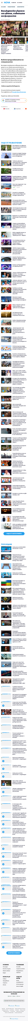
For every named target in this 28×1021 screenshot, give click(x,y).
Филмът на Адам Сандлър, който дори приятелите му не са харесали (19, 155)
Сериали (5, 982)
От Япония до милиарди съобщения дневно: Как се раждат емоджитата (19, 348)
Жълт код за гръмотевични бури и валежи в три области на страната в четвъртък (19, 823)
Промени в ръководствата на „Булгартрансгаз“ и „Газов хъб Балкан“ (19, 904)
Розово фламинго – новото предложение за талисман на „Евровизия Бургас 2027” (19, 178)
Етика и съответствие (9, 1012)
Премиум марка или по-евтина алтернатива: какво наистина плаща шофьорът (18, 839)
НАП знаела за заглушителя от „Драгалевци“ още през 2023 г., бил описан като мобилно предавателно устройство (18, 624)
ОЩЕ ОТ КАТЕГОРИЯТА (14, 533)
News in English (19, 986)
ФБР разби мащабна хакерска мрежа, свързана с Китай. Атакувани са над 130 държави (19, 673)
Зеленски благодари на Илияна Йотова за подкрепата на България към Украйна (19, 583)
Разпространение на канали (20, 1008)
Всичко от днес (7, 968)
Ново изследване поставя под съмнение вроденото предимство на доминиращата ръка (19, 526)
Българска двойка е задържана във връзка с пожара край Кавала (18, 727)
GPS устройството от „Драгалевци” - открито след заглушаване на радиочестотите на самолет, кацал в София (18, 591)
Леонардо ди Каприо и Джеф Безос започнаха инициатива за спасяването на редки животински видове (18, 364)
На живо (19, 2)
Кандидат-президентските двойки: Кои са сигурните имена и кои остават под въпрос (19, 633)
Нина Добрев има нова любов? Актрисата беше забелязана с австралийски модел (19, 518)
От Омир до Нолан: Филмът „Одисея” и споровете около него (18, 314)
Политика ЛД (12, 1011)
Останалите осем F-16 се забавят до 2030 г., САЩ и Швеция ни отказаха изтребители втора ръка (19, 743)
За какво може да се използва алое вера (17, 169)
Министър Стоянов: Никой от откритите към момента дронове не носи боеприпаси (19, 855)
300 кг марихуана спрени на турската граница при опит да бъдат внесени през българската (19, 879)
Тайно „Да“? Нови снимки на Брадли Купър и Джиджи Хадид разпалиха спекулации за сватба (19, 373)
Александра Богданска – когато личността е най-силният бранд (19, 487)
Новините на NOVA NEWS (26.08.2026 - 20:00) (18, 547)
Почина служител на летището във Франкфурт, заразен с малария (18, 735)
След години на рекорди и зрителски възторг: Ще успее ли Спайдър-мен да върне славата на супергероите (19, 422)
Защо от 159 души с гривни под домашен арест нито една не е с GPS (19, 640)
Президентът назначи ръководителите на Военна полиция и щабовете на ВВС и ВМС (18, 681)
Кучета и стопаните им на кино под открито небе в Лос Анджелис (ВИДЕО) (19, 355)
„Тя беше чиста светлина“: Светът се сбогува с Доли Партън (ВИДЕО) (19, 607)
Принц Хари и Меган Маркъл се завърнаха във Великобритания (19, 782)
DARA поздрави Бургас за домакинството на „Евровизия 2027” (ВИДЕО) (19, 234)
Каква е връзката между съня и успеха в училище (19, 321)
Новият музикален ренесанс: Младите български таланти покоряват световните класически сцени (18, 463)
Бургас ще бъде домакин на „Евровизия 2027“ (19, 265)
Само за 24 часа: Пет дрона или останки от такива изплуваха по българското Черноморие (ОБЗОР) (19, 665)
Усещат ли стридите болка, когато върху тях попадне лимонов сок (18, 194)
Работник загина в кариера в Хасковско (18, 598)
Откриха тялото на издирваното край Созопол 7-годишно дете (19, 862)
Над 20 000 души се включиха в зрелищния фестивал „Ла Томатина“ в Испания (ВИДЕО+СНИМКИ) (19, 712)
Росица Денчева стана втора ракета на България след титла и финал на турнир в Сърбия (19, 202)
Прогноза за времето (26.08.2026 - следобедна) (19, 758)
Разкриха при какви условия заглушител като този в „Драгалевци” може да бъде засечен (19, 719)
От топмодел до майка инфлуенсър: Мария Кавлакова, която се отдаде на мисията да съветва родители (18, 390)
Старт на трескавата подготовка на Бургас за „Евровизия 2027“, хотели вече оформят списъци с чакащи (19, 226)
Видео (4, 972)
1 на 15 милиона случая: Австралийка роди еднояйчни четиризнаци (18, 479)
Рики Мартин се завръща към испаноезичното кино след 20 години (19, 147)
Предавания (6, 980)
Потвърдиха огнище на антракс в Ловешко (18, 846)
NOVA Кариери (20, 984)
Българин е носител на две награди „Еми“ (19, 494)
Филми (4, 984)
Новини (13, 2)
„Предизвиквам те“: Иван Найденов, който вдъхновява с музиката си (19, 472)
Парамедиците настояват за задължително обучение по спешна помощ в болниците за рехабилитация (19, 913)
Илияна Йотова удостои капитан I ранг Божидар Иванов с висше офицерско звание (19, 896)
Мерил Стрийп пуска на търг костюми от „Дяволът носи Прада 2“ (18, 306)
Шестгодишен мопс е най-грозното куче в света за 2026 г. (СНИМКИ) (19, 209)
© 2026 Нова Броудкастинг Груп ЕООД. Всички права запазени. (14, 1016)
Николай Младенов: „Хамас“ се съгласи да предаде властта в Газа (19, 614)
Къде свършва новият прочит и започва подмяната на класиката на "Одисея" (19, 503)
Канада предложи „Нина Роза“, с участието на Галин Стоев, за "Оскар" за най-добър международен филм (19, 831)
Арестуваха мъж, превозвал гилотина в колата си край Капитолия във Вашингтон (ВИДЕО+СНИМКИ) (19, 566)
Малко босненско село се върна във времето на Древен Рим (19, 398)
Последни (5, 966)
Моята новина (6, 970)
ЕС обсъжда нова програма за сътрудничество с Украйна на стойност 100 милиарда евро (19, 806)
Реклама (3, 1008)
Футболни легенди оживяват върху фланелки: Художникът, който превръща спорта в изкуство (19, 290)
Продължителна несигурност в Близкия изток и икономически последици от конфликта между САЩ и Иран (19, 557)
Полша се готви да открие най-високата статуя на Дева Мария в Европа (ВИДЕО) (19, 440)
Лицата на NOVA (20, 968)
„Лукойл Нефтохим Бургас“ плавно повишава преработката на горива (19, 798)
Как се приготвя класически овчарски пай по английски (19, 406)
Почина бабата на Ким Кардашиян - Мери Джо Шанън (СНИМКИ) (18, 510)
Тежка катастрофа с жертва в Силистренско (19, 655)
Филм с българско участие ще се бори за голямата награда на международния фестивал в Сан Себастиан (19, 431)
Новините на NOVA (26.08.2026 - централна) (19, 573)
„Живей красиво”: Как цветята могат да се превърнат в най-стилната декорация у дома (18, 330)
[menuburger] (2, 2)
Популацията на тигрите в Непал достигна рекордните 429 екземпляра (19, 447)
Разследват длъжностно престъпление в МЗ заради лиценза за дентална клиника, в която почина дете (19, 751)
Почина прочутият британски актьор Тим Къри (18, 648)
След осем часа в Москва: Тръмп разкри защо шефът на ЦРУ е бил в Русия (19, 704)
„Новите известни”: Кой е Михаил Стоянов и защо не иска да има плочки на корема (19, 282)
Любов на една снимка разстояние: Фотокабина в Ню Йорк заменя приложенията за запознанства (19, 250)
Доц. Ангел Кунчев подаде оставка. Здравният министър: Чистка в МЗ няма (19, 922)
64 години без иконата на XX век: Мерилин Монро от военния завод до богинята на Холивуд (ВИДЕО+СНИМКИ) (19, 381)
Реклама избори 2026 (10, 1008)
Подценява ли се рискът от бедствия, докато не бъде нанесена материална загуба (19, 945)
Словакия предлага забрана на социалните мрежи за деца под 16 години (18, 689)
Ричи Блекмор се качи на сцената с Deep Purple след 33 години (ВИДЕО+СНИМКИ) (18, 242)
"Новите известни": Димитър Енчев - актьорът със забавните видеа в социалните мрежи (19, 163)
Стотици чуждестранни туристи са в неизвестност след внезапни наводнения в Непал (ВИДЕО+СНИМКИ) (19, 888)
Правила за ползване (20, 1011)
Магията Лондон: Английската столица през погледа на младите (19, 298)
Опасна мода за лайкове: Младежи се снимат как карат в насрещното (19, 937)
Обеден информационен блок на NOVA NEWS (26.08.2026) (18, 790)
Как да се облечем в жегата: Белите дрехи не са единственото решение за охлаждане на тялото (19, 339)
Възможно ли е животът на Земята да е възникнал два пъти (19, 217)
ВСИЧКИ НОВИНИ (14, 953)
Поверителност (6, 1011)
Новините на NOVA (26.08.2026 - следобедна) (19, 773)
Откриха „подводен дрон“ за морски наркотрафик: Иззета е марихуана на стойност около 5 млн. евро (19, 871)
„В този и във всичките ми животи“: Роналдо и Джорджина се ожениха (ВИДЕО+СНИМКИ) (19, 274)
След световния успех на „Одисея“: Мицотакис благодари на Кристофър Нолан (19, 455)
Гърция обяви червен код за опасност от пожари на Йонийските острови (19, 929)
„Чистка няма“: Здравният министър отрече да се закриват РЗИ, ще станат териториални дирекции (19, 815)
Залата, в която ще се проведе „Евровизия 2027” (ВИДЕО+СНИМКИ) (19, 258)
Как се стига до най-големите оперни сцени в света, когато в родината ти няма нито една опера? (19, 414)
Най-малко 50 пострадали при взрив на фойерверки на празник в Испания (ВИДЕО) (19, 696)
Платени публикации (18, 1012)
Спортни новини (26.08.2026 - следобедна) (19, 766)
